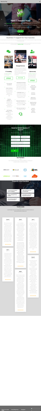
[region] (20, 19)
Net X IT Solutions (8, 73)
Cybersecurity (33, 62)
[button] (1, 19)
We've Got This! (4, 1)
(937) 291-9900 (10, 23)
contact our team (20, 44)
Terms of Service (17, 148)
